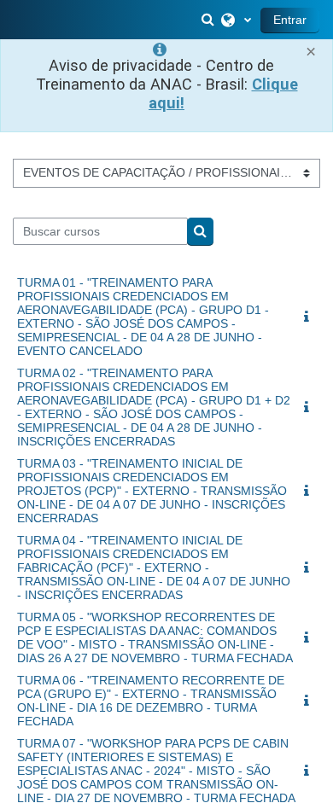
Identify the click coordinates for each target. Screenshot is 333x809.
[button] (209, 20)
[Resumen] (310, 317)
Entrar (290, 19)
